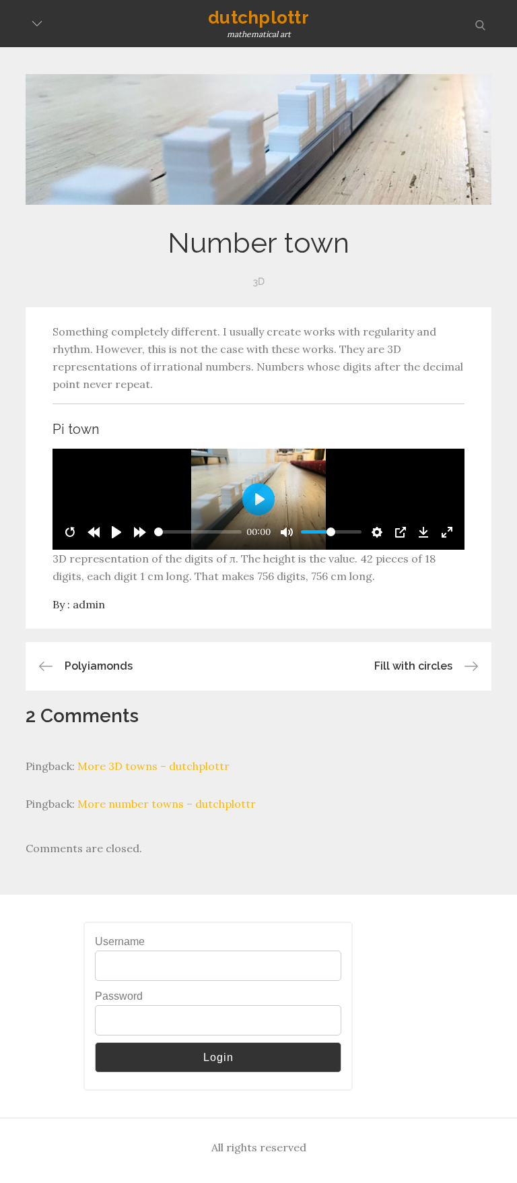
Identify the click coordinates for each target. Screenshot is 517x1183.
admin (89, 604)
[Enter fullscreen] (447, 532)
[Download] (423, 532)
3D (259, 281)
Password (119, 996)
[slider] (198, 531)
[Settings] (377, 532)
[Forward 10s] (140, 532)
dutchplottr (258, 17)
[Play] (116, 532)
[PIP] (400, 532)
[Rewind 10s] (93, 532)
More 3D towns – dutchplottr (153, 766)
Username (120, 941)
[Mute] (287, 532)
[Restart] (70, 532)
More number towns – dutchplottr (166, 803)
